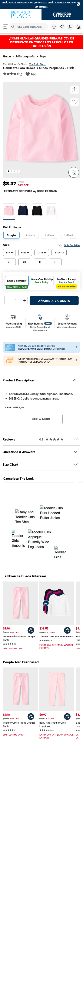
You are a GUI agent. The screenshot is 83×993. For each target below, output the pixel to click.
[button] (62, 26)
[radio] (9, 210)
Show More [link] (41, 419)
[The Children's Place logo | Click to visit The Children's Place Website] (21, 14)
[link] (54, 26)
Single (11, 235)
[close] (78, 4)
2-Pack (30, 235)
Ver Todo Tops (37, 64)
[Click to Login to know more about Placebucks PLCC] (76, 360)
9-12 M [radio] (25, 252)
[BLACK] (37, 211)
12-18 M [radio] (41, 252)
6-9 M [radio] (9, 252)
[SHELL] (9, 211)
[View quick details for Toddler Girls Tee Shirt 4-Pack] (67, 630)
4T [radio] (40, 261)
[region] (41, 4)
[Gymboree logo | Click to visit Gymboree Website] (62, 14)
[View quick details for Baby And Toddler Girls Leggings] (67, 716)
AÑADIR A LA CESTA (54, 301)
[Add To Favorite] (74, 102)
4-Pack (69, 235)
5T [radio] (55, 261)
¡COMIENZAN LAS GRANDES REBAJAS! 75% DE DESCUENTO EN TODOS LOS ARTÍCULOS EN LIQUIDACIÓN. (41, 42)
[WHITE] (51, 211)
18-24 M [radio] (59, 252)
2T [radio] (9, 261)
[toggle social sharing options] (74, 90)
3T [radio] (24, 261)
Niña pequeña (25, 56)
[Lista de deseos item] (63, 29)
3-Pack (49, 235)
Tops (43, 56)
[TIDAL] (23, 211)
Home (7, 56)
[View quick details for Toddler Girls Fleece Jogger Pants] (30, 630)
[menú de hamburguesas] (5, 27)
